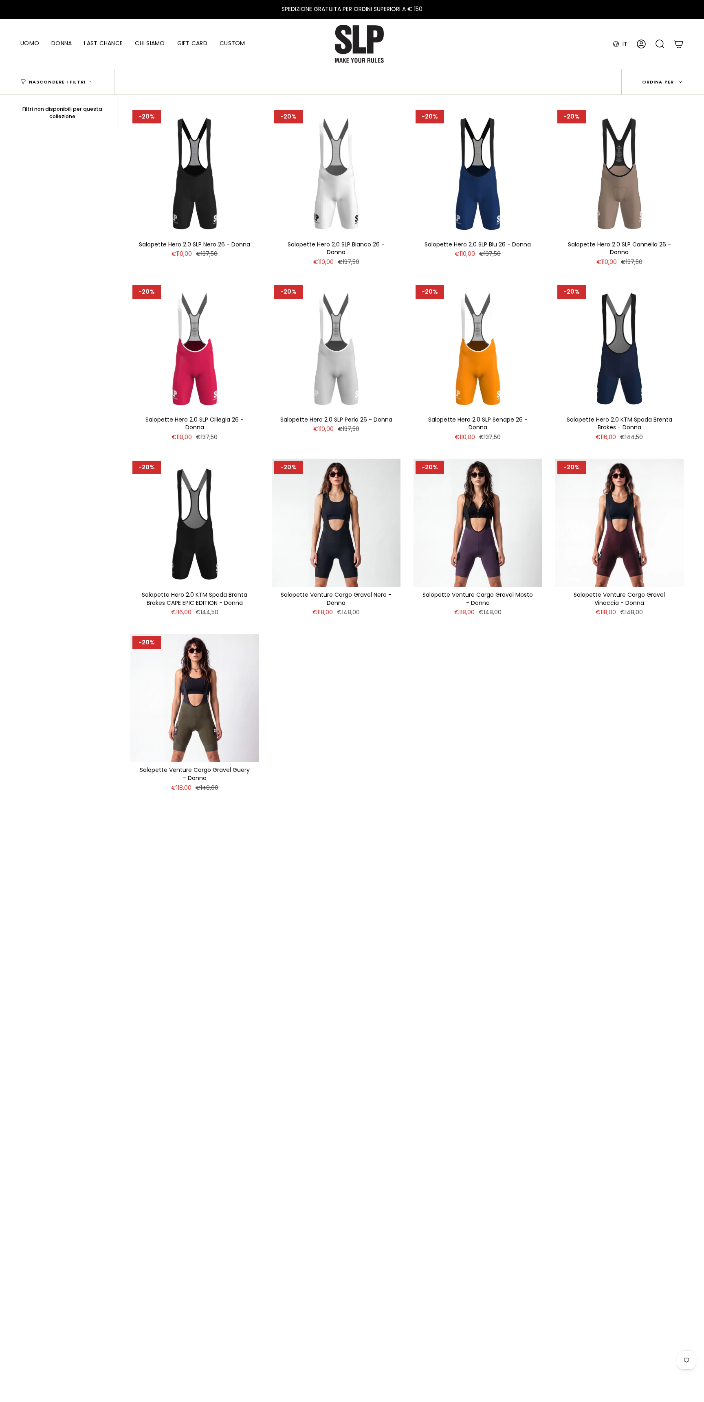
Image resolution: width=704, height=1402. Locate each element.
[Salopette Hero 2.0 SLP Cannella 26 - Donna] (619, 172)
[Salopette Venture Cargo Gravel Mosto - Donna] (478, 523)
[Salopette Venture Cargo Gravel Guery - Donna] (194, 698)
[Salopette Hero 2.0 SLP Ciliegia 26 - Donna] (194, 347)
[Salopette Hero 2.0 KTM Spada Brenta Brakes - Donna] (619, 347)
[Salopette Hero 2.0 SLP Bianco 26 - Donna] (336, 172)
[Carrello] (678, 44)
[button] (29, 44)
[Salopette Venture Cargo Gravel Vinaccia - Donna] (619, 523)
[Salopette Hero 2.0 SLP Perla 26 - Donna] (336, 347)
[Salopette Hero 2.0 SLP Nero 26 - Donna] (194, 172)
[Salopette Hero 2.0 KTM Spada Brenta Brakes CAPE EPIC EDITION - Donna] (194, 523)
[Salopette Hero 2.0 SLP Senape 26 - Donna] (478, 347)
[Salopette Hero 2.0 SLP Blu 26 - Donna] (478, 172)
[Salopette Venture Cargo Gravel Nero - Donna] (336, 523)
